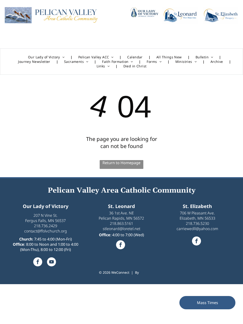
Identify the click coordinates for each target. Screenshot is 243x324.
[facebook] (37, 262)
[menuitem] (47, 57)
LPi (142, 272)
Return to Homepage (121, 162)
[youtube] (51, 262)
